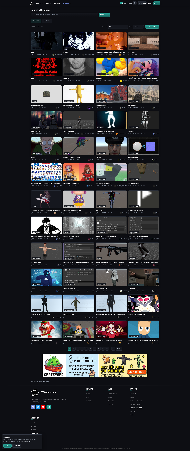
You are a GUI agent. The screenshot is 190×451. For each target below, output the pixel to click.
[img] (95, 366)
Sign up (156, 3)
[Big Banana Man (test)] (78, 97)
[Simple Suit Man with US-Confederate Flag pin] (111, 306)
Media (48, 21)
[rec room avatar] (143, 175)
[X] (38, 407)
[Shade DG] (111, 202)
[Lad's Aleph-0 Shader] (78, 228)
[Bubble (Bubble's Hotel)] (78, 202)
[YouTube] (43, 407)
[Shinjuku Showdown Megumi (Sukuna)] (46, 228)
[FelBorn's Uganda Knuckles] (46, 332)
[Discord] (33, 407)
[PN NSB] (111, 149)
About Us (133, 394)
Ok (7, 446)
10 (107, 349)
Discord (67, 3)
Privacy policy (26, 441)
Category (104, 27)
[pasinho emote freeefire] (111, 123)
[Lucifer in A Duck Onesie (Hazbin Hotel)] (111, 44)
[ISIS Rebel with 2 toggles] (46, 306)
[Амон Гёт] (78, 70)
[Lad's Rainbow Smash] (78, 149)
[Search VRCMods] (135, 3)
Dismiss (17, 446)
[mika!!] (78, 44)
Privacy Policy (135, 404)
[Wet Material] (143, 149)
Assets (37, 21)
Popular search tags (42, 382)
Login (150, 3)
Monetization (112, 394)
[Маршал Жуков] (111, 97)
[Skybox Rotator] (78, 280)
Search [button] (38, 3)
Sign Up (33, 426)
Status (132, 415)
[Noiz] (46, 44)
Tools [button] (47, 3)
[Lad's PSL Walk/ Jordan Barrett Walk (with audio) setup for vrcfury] (143, 254)
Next (118, 349)
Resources (111, 401)
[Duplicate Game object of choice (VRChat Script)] (78, 254)
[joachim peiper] (111, 280)
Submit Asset (153, 27)
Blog (87, 397)
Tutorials (56, 3)
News (110, 397)
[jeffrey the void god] (143, 202)
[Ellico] (46, 280)
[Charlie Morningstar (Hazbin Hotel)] (111, 332)
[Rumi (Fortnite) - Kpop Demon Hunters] (143, 70)
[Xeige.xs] (143, 123)
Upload (143, 3)
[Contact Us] (49, 407)
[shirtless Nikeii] (46, 254)
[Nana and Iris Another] (78, 175)
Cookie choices (136, 408)
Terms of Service (136, 401)
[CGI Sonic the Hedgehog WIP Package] (46, 175)
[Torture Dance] (78, 123)
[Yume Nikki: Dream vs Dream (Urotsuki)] (46, 202)
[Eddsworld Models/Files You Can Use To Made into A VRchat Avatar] (143, 332)
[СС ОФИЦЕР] (143, 97)
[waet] (46, 149)
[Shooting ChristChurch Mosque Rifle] (111, 254)
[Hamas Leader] (78, 306)
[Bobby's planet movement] (111, 228)
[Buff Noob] (111, 70)
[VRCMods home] (31, 3)
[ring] (46, 70)
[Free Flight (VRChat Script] (143, 228)
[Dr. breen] (143, 280)
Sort (130, 27)
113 (113, 349)
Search (88, 394)
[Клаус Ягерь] (46, 123)
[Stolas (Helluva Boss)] (143, 306)
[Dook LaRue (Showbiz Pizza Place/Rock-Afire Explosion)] (78, 332)
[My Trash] (143, 44)
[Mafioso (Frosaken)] (111, 175)
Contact (133, 397)
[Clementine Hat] (46, 97)
